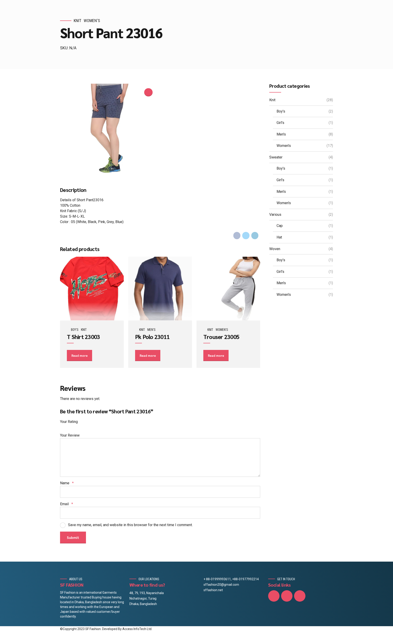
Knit (77, 20)
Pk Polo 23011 (152, 336)
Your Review (70, 435)
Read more (79, 355)
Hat (279, 237)
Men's (151, 330)
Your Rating (69, 421)
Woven (274, 249)
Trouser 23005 (221, 336)
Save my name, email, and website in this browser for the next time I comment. (130, 525)
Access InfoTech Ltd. (137, 629)
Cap (280, 226)
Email (66, 504)
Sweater (275, 157)
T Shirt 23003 (83, 336)
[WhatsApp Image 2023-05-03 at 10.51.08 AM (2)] (228, 289)
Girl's (280, 123)
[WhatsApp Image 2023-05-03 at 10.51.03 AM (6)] (160, 289)
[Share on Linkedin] (255, 235)
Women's (92, 20)
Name (67, 483)
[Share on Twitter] (245, 235)
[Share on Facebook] (237, 235)
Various (275, 214)
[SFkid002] (92, 289)
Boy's (74, 330)
